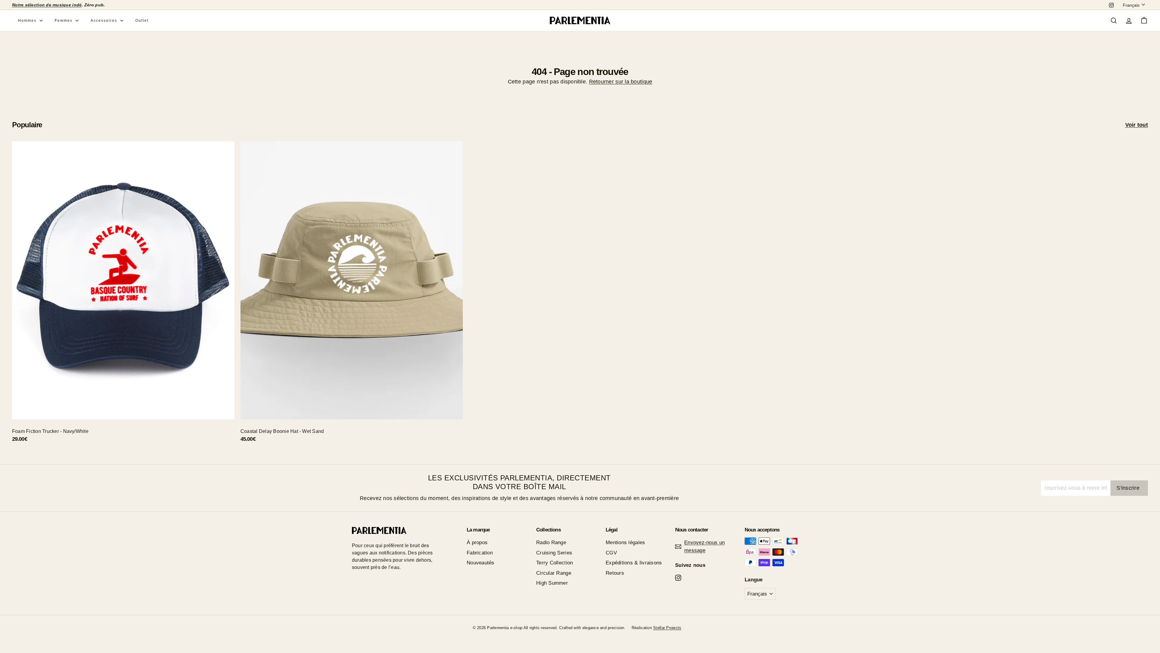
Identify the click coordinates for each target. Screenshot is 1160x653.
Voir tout (1136, 125)
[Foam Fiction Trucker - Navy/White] (123, 295)
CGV (611, 553)
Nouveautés (481, 563)
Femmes (64, 20)
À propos (477, 542)
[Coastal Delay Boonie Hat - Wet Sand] (351, 295)
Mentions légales (625, 542)
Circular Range (553, 573)
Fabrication (480, 553)
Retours (615, 573)
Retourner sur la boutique (620, 82)
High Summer (552, 583)
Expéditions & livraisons (634, 563)
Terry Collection (554, 563)
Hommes (28, 20)
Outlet (142, 20)
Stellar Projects (667, 627)
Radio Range (551, 542)
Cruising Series (554, 553)
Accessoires (105, 20)
